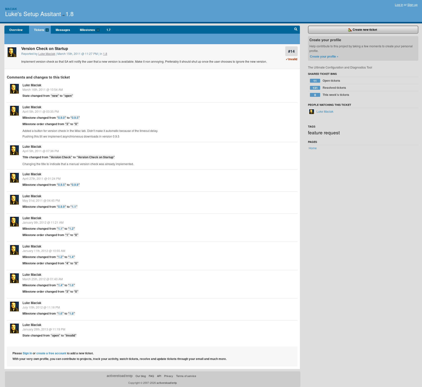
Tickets (36, 30)
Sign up (412, 4)
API (159, 376)
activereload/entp (120, 375)
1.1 (74, 206)
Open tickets (326, 80)
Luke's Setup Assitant (33, 13)
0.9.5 (75, 117)
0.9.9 (75, 184)
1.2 (71, 228)
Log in (399, 4)
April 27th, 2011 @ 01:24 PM (41, 178)
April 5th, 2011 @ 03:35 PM (40, 111)
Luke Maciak (46, 53)
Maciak (11, 9)
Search (296, 30)
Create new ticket (364, 29)
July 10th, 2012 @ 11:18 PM (41, 307)
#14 (291, 51)
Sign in (27, 353)
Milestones (85, 30)
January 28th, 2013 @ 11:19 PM (43, 329)
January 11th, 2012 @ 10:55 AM (43, 250)
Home (313, 148)
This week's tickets (331, 94)
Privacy (168, 376)
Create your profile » (324, 56)
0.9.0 (61, 117)
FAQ (151, 376)
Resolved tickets (329, 87)
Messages (63, 30)
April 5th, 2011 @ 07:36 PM (40, 151)
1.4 (71, 257)
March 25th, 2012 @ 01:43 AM (42, 279)
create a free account (51, 353)
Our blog (141, 376)
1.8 (69, 13)
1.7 (108, 30)
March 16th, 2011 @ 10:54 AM (42, 89)
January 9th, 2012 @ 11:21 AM (42, 222)
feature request (324, 132)
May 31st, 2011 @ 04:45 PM (41, 200)
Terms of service (186, 376)
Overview (15, 30)
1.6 (71, 285)
